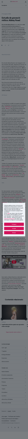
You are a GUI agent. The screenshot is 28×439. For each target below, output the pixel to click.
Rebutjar (14, 232)
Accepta (14, 228)
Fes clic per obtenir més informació (13, 213)
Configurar (14, 224)
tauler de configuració (9, 218)
